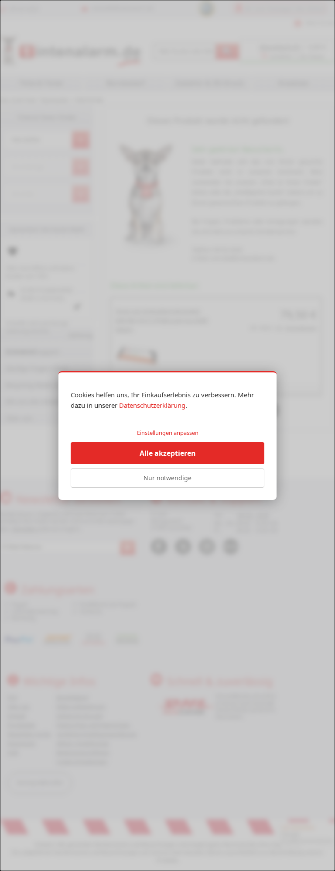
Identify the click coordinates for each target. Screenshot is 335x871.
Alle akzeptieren (168, 453)
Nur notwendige (167, 478)
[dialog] (167, 435)
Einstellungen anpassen (167, 433)
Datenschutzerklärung (152, 405)
